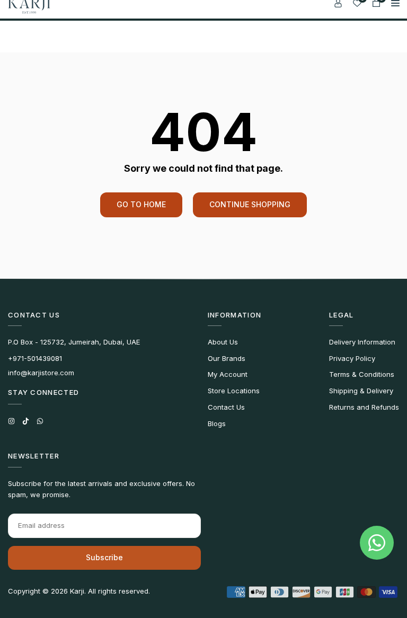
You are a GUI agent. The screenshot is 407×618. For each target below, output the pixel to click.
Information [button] (234, 315)
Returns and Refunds (364, 407)
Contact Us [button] (34, 315)
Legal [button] (341, 315)
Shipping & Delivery (361, 390)
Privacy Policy (352, 358)
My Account (227, 374)
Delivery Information (362, 342)
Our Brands (226, 358)
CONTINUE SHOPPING (249, 204)
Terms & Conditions (361, 374)
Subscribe (104, 557)
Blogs (217, 423)
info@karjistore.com (41, 372)
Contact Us (226, 407)
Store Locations (234, 390)
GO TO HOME (141, 204)
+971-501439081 (35, 358)
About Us (223, 342)
